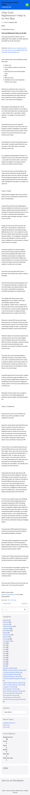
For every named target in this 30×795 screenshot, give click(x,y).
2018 (4, 657)
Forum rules (6, 725)
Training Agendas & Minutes (10, 697)
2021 (4, 664)
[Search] (24, 609)
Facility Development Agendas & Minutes (14, 678)
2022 (4, 666)
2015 (4, 651)
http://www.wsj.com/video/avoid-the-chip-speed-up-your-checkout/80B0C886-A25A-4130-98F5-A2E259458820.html (15, 50)
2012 (4, 645)
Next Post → (25, 603)
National (5, 632)
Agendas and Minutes (9, 668)
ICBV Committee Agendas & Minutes (13, 685)
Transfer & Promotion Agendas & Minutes (14, 699)
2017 (4, 655)
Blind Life (5, 622)
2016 (9, 600)
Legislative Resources (9, 723)
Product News (7, 634)
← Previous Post (6, 603)
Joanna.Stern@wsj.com (9, 594)
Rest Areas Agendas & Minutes (11, 693)
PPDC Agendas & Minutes (10, 689)
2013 (4, 647)
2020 (4, 662)
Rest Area (5, 637)
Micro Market (6, 630)
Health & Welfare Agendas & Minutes (13, 682)
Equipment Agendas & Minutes (11, 676)
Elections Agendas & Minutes (11, 674)
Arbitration (6, 620)
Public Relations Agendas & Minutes (13, 691)
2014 (4, 649)
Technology (13, 600)
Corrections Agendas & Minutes (11, 672)
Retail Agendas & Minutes (10, 695)
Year (4, 643)
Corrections (6, 624)
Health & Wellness (8, 626)
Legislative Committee (9, 687)
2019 (4, 659)
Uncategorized (7, 641)
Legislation (6, 628)
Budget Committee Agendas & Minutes (13, 670)
